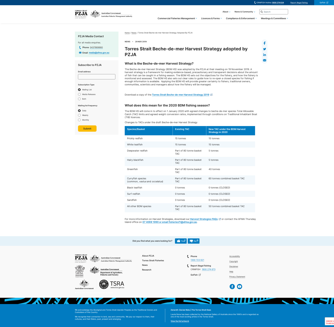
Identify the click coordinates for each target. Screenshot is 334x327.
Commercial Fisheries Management (176, 18)
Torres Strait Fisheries (153, 260)
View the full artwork (180, 321)
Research (146, 269)
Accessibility (234, 256)
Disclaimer (233, 266)
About (225, 11)
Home (127, 33)
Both (84, 99)
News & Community (244, 11)
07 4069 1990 (150, 222)
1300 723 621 (197, 260)
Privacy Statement (237, 276)
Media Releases (89, 94)
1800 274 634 (278, 2)
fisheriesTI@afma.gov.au (183, 222)
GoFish (322, 2)
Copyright (233, 261)
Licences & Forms (210, 18)
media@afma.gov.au (99, 52)
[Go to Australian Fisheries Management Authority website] (111, 14)
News (134, 33)
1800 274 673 (208, 269)
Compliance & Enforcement (240, 18)
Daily (84, 110)
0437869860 (96, 47)
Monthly (85, 120)
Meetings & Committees (273, 18)
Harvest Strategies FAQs (204, 219)
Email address (84, 72)
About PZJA (148, 255)
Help (231, 271)
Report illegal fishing (299, 2)
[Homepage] (81, 14)
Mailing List (87, 89)
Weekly (85, 115)
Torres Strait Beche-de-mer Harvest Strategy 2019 (180, 94)
